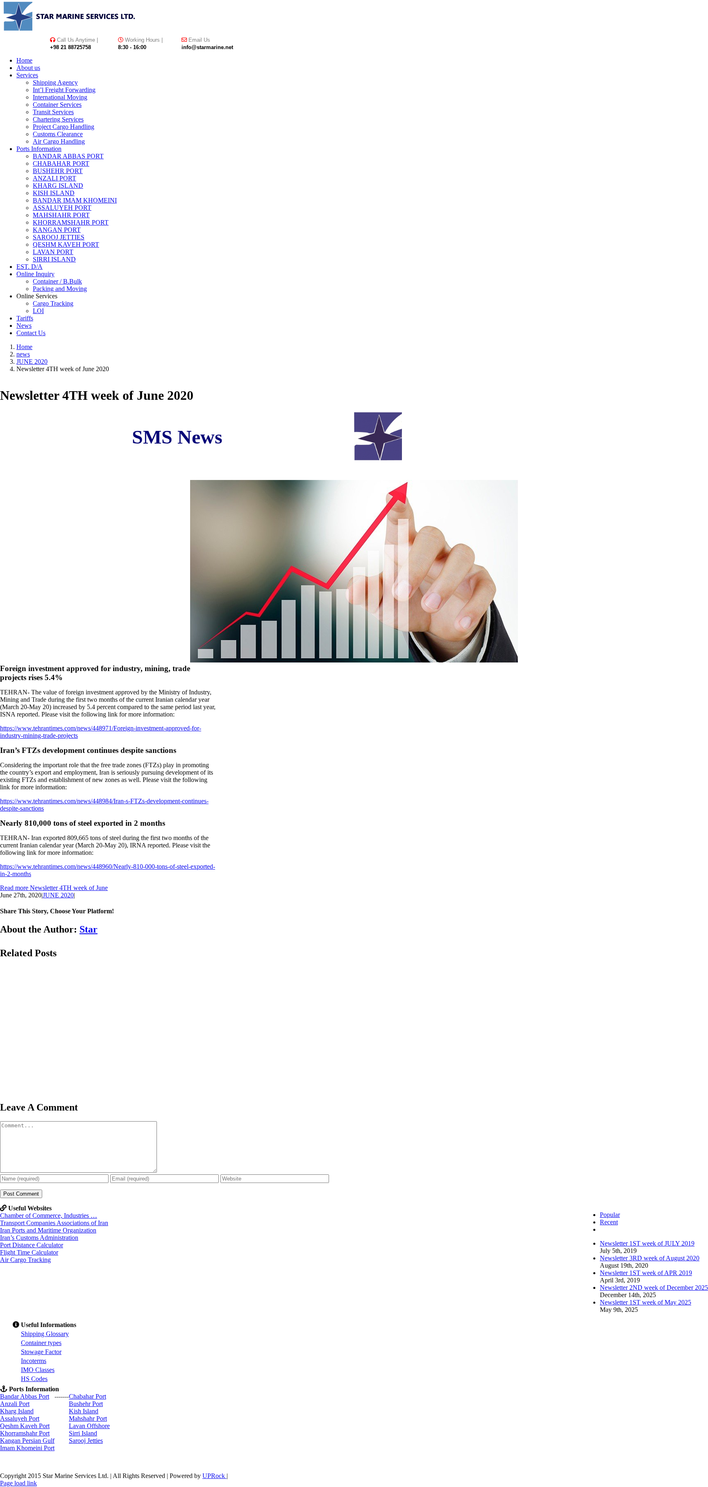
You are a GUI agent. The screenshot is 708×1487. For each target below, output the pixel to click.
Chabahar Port (87, 1396)
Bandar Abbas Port (24, 1396)
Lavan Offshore (89, 1425)
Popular (610, 1214)
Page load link (18, 1483)
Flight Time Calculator (29, 1252)
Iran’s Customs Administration (39, 1237)
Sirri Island (83, 1433)
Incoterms (33, 1360)
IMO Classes (37, 1369)
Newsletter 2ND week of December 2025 (654, 1287)
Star (88, 929)
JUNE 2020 (58, 895)
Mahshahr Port (88, 1418)
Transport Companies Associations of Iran (54, 1222)
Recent (609, 1222)
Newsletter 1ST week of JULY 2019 (647, 1243)
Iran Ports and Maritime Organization (48, 1230)
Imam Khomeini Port (27, 1447)
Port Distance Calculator (31, 1244)
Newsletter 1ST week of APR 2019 (646, 1272)
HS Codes (34, 1378)
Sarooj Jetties (86, 1440)
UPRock (214, 1475)
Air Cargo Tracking (25, 1259)
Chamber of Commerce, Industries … (48, 1215)
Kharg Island (17, 1411)
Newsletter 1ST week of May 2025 (645, 1302)
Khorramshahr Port (25, 1433)
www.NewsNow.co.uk (383, 475)
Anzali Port (15, 1403)
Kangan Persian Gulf (27, 1440)
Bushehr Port (86, 1403)
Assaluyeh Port (19, 1418)
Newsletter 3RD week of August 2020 (649, 1258)
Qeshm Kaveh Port (25, 1425)
